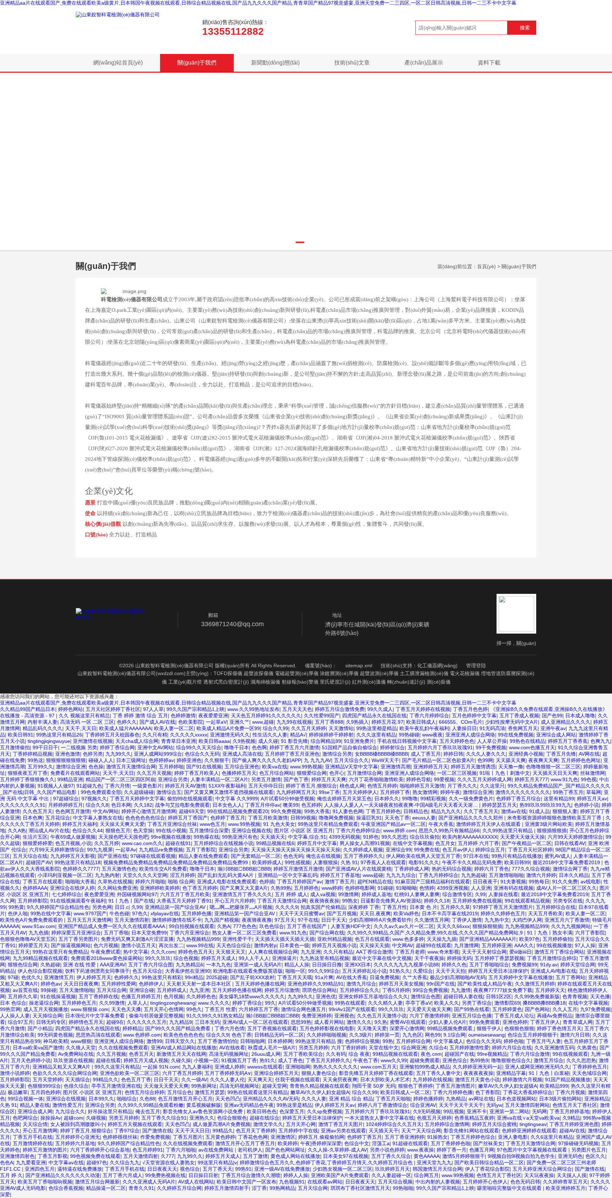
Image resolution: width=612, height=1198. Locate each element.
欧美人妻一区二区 (174, 728)
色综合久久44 (87, 830)
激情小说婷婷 (15, 1073)
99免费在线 (427, 849)
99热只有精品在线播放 (517, 856)
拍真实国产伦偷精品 (323, 907)
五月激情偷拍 (15, 747)
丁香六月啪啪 (181, 1150)
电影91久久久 (424, 862)
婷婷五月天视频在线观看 (135, 1124)
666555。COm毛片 (460, 722)
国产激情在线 (157, 1130)
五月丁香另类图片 (78, 939)
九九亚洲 (311, 952)
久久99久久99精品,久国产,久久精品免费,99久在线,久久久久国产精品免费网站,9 (435, 932)
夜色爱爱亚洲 (99, 894)
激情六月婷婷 (541, 875)
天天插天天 (272, 837)
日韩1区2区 (498, 996)
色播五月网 (481, 1150)
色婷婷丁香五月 (227, 818)
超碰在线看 (108, 1060)
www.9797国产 (90, 913)
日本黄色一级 (294, 945)
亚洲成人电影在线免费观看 (226, 881)
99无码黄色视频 (55, 1035)
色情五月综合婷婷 (144, 1092)
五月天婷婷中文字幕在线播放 (520, 977)
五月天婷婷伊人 (359, 792)
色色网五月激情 (72, 811)
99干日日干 (45, 747)
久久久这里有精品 (376, 735)
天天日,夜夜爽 (375, 913)
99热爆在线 (206, 837)
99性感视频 (297, 862)
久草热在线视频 (115, 881)
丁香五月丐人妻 (543, 1041)
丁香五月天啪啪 (393, 1099)
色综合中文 (356, 1143)
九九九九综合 (401, 875)
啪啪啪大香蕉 (80, 881)
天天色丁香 (397, 818)
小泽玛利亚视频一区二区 (65, 875)
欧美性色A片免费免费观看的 (32, 920)
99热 (387, 1041)
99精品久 (222, 1130)
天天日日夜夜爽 (81, 984)
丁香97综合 (127, 1130)
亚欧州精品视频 (334, 939)
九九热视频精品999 (526, 926)
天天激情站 (341, 728)
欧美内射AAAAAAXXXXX (469, 837)
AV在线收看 (232, 1047)
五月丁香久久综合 (391, 1156)
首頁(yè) (486, 266)
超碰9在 (115, 1022)
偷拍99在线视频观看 (189, 798)
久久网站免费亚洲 (117, 888)
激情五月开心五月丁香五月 (245, 1143)
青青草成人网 (578, 1022)
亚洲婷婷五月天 (430, 766)
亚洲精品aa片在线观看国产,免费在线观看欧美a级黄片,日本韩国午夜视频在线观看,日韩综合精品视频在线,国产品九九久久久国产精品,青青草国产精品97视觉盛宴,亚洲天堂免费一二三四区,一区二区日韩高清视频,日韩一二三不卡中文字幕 (258, 3)
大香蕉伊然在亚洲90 (187, 971)
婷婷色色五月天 (195, 952)
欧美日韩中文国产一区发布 (246, 1182)
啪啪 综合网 (181, 881)
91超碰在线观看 (410, 1143)
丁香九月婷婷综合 (438, 875)
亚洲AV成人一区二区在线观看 (255, 1022)
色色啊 (259, 747)
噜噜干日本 (236, 747)
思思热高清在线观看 (98, 1035)
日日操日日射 (203, 1175)
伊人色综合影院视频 (40, 971)
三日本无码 (207, 1022)
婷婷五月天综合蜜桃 (494, 1124)
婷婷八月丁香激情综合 (382, 1105)
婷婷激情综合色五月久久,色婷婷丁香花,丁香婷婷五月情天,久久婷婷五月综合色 (327, 1162)
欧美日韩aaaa (214, 741)
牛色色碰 (119, 913)
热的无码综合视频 (451, 869)
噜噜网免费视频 (336, 818)
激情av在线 (513, 811)
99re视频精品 (492, 1054)
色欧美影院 (190, 722)
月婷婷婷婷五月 (65, 805)
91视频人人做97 (56, 786)
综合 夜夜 (359, 1054)
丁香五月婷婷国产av (299, 881)
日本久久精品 (574, 875)
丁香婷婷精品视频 (32, 754)
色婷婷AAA (35, 888)
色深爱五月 (291, 1111)
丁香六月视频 (570, 1092)
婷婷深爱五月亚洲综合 (76, 932)
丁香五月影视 (52, 1156)
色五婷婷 (311, 805)
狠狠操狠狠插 (487, 926)
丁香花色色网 (253, 1137)
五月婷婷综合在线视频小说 (223, 843)
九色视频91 (292, 1182)
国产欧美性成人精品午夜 (485, 984)
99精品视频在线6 (275, 843)
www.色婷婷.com (142, 1035)
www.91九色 (564, 779)
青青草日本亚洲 (178, 741)
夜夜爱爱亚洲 (213, 715)
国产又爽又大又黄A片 (244, 888)
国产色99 (552, 715)
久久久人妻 (313, 1099)
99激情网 (348, 894)
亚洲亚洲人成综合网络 (470, 735)
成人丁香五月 (426, 754)
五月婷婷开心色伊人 (485, 1182)
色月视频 (173, 996)
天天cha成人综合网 (136, 741)
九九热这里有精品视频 (324, 958)
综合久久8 (97, 805)
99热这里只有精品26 (59, 735)
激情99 (154, 1041)
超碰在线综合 (264, 1118)
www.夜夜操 (420, 1150)
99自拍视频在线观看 (191, 926)
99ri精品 (194, 977)
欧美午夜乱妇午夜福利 (424, 728)
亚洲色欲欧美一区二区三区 (129, 1073)
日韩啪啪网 (252, 1041)
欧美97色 (529, 939)
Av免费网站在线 (76, 1054)
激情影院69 (507, 1003)
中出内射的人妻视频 (437, 1182)
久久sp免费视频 (324, 1111)
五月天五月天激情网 (89, 920)
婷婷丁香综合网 (117, 747)
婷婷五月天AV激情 (185, 786)
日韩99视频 (303, 818)
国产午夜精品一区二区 (526, 843)
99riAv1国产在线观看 (352, 1009)
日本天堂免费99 (149, 932)
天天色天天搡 (126, 1009)
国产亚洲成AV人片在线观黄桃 (358, 869)
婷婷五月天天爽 (328, 779)
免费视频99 (524, 964)
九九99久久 (118, 754)
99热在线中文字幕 (50, 913)
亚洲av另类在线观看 (343, 1130)
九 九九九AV (317, 760)
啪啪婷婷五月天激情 (422, 786)
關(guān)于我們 (196, 63)
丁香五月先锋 (561, 754)
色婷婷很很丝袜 (120, 1137)
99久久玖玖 (158, 958)
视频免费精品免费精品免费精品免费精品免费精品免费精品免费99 (176, 862)
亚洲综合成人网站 (556, 735)
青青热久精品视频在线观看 (319, 1086)
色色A (6, 1162)
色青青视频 (574, 996)
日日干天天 (333, 920)
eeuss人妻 (424, 818)
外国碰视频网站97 (137, 894)
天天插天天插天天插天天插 (284, 939)
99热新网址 (204, 1086)
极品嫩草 (18, 1092)
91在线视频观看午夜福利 (78, 901)
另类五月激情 (266, 779)
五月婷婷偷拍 (557, 939)
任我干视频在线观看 (297, 1079)
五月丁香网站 (570, 977)
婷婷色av (51, 984)
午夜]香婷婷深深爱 (320, 1143)
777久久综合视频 (531, 869)
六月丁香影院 (590, 932)
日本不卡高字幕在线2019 (450, 913)
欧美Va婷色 (406, 913)
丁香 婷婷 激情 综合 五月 (140, 715)
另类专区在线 (568, 901)
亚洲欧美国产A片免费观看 (340, 1175)
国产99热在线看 (471, 1009)
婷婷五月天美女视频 (401, 984)
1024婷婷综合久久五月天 (394, 1124)
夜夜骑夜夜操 (324, 901)
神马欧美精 (55, 1041)
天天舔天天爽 (511, 760)
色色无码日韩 (525, 1182)
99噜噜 (410, 798)
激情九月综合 (361, 984)
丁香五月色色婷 (470, 709)
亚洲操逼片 (284, 958)
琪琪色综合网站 (319, 990)
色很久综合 (76, 1086)
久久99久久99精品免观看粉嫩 (150, 1105)
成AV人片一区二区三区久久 (566, 888)
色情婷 (426, 888)
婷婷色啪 (513, 1041)
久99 (480, 894)
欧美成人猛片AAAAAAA (125, 728)
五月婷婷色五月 (79, 1003)
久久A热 (17, 830)
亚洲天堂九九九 (434, 1162)
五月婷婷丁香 (395, 792)
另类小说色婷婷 (387, 1150)
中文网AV (402, 945)
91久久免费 (565, 881)
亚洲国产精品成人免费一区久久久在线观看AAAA (112, 926)
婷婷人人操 (295, 1175)
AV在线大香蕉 (351, 977)
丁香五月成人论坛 (514, 1015)
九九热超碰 (473, 875)
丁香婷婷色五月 (589, 1067)
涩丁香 (259, 1188)
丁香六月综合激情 (530, 1054)
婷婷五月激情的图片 (45, 1150)
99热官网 (10, 1009)
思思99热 (301, 1022)
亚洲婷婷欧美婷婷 (160, 888)
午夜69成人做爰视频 (73, 837)
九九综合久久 (70, 1111)
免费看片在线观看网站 (75, 773)
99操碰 (48, 990)
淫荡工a (381, 1143)
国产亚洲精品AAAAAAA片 (487, 939)
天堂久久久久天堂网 (145, 875)
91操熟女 (437, 1137)
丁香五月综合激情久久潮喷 (250, 1175)
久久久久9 (286, 907)
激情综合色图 (426, 996)
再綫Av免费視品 (554, 1015)
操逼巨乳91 (369, 818)
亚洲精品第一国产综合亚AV (176, 907)
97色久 (140, 913)
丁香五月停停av (262, 805)
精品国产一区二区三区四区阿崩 (120, 779)
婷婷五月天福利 (79, 824)
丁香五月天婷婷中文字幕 (137, 798)
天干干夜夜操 (429, 958)
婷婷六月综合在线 (512, 1047)
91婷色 (371, 837)
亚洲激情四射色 (17, 1156)
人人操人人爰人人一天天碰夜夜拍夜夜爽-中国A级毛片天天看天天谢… (401, 805)
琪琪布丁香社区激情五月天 (360, 1188)
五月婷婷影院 (32, 901)
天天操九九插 (442, 939)
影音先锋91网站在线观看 (471, 1130)
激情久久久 (359, 1022)
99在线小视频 (171, 830)
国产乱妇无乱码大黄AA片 (226, 875)
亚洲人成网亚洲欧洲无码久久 (537, 1067)
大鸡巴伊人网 (527, 920)
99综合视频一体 (25, 1099)
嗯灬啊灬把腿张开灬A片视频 (241, 907)
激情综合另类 (337, 754)
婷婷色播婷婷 (428, 1099)
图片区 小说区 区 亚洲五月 (303, 830)
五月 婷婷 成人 (291, 894)
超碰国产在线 (459, 1054)
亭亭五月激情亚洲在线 (116, 1086)
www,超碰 (263, 722)
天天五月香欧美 (545, 913)
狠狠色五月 (118, 830)
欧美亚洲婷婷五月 (565, 1188)
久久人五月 (564, 1009)
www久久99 (394, 1060)
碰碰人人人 (101, 760)
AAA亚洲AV (112, 964)
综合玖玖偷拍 (425, 837)
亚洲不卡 (477, 1111)
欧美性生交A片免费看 (163, 869)
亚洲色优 (326, 996)
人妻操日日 (464, 728)
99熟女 (350, 901)
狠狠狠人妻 (564, 811)
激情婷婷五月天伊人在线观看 (489, 824)
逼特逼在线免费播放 (79, 1169)
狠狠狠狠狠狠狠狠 (66, 760)
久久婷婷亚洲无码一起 (477, 1067)
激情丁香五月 (340, 881)
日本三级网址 (131, 760)
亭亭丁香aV (418, 1003)
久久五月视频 (111, 1054)
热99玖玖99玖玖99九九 (545, 805)
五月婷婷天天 (550, 990)
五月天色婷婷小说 (31, 1060)
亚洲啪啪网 (297, 1067)
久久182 (143, 805)
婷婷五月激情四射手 (226, 1188)
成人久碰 (268, 741)
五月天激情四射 (131, 920)
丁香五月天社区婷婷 (530, 849)
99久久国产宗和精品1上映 (195, 709)
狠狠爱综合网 (312, 773)
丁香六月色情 (229, 1028)
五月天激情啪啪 (76, 990)
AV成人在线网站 (196, 1182)
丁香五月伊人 (545, 1022)
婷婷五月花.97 (387, 722)
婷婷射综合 (392, 747)
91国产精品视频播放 (567, 1079)
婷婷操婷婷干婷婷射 (331, 735)
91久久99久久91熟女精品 (214, 1015)
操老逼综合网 (44, 1003)
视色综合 (190, 1169)
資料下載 (489, 63)
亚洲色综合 (454, 1060)
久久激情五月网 (431, 920)
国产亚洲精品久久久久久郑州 (471, 818)
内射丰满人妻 (42, 722)
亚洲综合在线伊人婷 (72, 888)
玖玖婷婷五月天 (392, 1169)
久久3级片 (360, 1035)
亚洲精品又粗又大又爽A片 (62, 1067)
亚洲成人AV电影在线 (553, 971)
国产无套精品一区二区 (255, 856)
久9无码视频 (427, 1111)
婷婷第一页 (387, 1035)
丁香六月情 (117, 786)
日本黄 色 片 (423, 907)
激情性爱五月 (67, 1105)
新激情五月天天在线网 (181, 1054)
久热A (223, 926)
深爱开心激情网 (407, 1028)
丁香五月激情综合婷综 (552, 958)
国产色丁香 (296, 779)
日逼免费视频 (385, 977)
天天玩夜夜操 (539, 1175)
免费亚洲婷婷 (317, 1015)
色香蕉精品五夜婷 (474, 1118)
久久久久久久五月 (146, 1022)
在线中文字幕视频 (412, 843)
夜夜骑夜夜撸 (257, 920)
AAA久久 (524, 945)
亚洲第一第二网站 (509, 1111)
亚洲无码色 (570, 1156)
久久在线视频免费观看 (123, 1047)
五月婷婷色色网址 (581, 760)
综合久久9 (217, 1035)
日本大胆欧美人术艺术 (385, 1079)
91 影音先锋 (294, 741)
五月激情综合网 (364, 773)
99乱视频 (453, 1111)
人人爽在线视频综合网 (273, 952)
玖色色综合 (271, 926)
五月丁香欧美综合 (303, 1054)
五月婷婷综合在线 (556, 907)
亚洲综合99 (398, 849)
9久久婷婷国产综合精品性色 (58, 907)
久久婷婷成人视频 (363, 849)
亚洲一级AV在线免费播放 (282, 1169)
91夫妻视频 (513, 881)
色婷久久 (127, 722)
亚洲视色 (344, 1015)
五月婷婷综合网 (413, 1041)
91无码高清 (492, 728)
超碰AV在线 (572, 1130)
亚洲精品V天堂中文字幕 (351, 766)
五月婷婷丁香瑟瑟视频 (499, 958)
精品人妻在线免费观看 (203, 856)
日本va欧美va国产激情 (38, 1047)
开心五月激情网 (40, 1130)
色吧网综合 (25, 1118)
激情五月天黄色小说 (477, 1079)
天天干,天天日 (80, 728)
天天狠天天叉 (230, 952)
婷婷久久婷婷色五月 (503, 913)
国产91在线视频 (204, 766)
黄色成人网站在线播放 (295, 1156)
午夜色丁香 (365, 1060)
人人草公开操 (492, 741)
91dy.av (548, 964)
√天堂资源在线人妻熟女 (168, 1162)
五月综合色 (179, 1092)
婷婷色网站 (70, 709)
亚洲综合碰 (141, 990)
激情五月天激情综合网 (131, 766)
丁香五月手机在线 (32, 1137)
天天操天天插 (374, 945)
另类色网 (102, 907)
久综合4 (438, 1047)
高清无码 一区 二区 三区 (87, 722)
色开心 (336, 773)
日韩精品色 (415, 811)
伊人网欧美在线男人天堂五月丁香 (423, 856)
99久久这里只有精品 (117, 1067)
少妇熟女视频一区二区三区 (342, 1169)
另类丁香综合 (477, 1003)
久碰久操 (181, 1060)
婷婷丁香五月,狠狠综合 (311, 786)
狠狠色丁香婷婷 (415, 1086)
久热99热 (281, 888)
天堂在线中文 (383, 1047)
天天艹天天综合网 (421, 1130)
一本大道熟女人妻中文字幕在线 (379, 1118)
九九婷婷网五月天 (296, 792)
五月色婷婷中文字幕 (474, 715)
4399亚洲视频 (452, 888)
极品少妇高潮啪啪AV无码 (458, 977)
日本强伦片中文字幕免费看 (95, 1015)
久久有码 (336, 1054)
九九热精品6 (189, 964)
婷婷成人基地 (376, 894)
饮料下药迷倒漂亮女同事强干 (97, 971)
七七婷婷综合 (66, 894)
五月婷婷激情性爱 (469, 1047)
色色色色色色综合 (145, 818)
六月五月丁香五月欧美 (185, 894)
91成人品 (539, 811)
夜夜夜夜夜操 (478, 1073)
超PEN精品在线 (374, 881)
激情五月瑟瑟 (210, 1092)
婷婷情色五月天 (86, 1022)
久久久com (163, 952)
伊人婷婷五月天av (335, 1105)
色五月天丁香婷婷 (256, 1130)
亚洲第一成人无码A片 (258, 964)
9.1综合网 (454, 1035)
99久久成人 (380, 709)
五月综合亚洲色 (242, 766)
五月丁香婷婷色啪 (450, 1143)
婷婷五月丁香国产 (188, 818)
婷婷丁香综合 (247, 1003)
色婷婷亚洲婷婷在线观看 (529, 1130)
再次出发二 (171, 945)
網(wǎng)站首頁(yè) (118, 63)
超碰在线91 (178, 843)
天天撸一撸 (510, 766)
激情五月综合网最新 (97, 1182)
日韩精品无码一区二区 (279, 1035)
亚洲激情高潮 (395, 766)
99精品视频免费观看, (450, 1028)
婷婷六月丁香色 (491, 869)
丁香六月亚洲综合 (189, 932)
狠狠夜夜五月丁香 (27, 773)
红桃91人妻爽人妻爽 (417, 894)
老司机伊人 (250, 1150)
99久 (270, 1003)
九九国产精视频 (221, 920)
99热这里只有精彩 (162, 977)
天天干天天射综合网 (484, 952)
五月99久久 (40, 766)
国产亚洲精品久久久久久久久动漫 (63, 1175)
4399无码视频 (344, 837)
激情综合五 (169, 792)
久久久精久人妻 (385, 1003)
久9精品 (571, 1118)
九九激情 (461, 990)
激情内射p (265, 945)
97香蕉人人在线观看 (383, 862)
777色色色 (244, 926)
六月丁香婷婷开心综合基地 (100, 1150)
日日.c (122, 907)
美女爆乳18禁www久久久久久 (252, 996)
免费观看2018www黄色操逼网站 (106, 958)
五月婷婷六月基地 (75, 1143)
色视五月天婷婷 (434, 1118)
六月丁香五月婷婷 (182, 1073)
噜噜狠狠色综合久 (511, 1060)
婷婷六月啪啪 (150, 881)
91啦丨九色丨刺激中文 (505, 773)
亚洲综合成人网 (35, 1111)
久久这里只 (492, 786)
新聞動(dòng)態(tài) (275, 63)
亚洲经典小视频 (526, 754)
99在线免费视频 (515, 735)
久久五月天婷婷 (308, 728)
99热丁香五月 (568, 792)
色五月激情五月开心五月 (185, 1099)
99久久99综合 (323, 971)
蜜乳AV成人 (558, 856)
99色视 (588, 779)
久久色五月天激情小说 (382, 1015)
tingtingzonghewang (172, 1003)
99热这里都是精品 (376, 728)
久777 (167, 1156)
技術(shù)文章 (352, 63)
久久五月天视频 (154, 773)
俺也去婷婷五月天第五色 (344, 798)
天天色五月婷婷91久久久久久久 (266, 715)
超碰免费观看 (425, 1060)
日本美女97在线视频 (345, 1156)
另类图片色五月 (588, 1150)
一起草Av (125, 849)
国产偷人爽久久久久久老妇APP (266, 760)
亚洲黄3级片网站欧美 (548, 824)
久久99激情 (112, 1003)
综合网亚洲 (413, 1047)
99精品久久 (105, 1079)
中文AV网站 (106, 811)
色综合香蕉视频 (66, 1188)
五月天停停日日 (265, 786)
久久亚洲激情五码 (554, 1047)
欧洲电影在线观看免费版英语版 (248, 971)
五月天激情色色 (119, 869)
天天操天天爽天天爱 (122, 824)
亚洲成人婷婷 (229, 1067)
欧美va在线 (274, 766)
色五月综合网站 (276, 773)
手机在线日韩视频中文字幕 (407, 741)
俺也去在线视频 (323, 856)
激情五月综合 (548, 1060)
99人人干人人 (254, 958)
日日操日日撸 (327, 964)
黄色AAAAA (427, 1156)
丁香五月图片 (188, 1137)
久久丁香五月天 (481, 811)
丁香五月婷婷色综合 (472, 1137)
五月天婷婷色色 (457, 741)
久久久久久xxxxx (188, 735)
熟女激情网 (425, 792)
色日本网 (121, 805)
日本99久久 (101, 1099)
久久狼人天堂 (81, 1047)
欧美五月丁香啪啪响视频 (45, 1182)
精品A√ (298, 735)
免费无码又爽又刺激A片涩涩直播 (137, 939)
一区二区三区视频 (457, 773)
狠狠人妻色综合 (318, 1073)
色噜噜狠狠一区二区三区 (553, 766)
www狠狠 (81, 1041)
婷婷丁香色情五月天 (559, 1028)
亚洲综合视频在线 (251, 830)
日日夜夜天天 (162, 1169)
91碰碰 (385, 888)
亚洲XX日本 (358, 964)
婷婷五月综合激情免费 (339, 709)
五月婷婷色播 (196, 913)
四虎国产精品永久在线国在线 (374, 715)
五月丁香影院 (201, 849)
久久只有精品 (338, 952)
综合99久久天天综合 (198, 747)
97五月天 (284, 920)
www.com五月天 (379, 1067)
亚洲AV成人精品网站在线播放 (183, 1047)
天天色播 (600, 996)
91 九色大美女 (279, 824)
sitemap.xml (358, 665)
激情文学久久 (268, 1124)
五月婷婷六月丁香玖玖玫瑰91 (440, 747)
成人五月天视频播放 (45, 1009)
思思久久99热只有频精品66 (449, 830)
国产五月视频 (342, 913)
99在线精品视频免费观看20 (237, 811)
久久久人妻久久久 (486, 754)
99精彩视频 (433, 798)
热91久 (267, 1060)
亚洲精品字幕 (511, 1073)
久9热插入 (357, 722)
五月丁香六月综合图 (150, 964)
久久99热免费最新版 (537, 996)
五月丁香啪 (116, 932)
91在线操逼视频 (58, 996)
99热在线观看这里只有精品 (257, 1092)
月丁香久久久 (462, 786)
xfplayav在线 (165, 913)
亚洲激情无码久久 (230, 735)
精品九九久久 (446, 811)
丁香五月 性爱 (220, 1009)
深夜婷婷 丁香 (363, 907)
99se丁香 (329, 792)
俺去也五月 (147, 1111)
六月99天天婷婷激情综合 (575, 837)
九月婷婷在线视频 (432, 1079)
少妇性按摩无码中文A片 (511, 722)
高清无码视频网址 (229, 1054)
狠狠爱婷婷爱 (37, 843)
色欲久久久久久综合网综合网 (65, 1073)
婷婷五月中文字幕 (317, 843)
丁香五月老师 (410, 952)
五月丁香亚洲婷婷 (404, 1137)
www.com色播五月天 (532, 747)
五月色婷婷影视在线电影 (327, 1028)
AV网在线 (589, 754)
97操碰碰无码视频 (578, 1143)
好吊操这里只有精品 (110, 1111)
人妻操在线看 (503, 894)
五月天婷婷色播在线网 (260, 984)
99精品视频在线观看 (395, 1054)
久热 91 (349, 862)
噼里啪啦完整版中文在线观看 (510, 1188)
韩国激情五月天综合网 (437, 1169)
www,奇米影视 (443, 952)
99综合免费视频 (430, 990)
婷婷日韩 (453, 754)
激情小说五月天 (138, 945)
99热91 (243, 1169)
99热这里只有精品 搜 (318, 1041)
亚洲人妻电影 (513, 1137)
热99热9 (479, 1060)
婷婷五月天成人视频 (146, 1060)
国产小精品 (40, 1028)
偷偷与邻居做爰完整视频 (156, 1015)
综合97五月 (20, 1022)
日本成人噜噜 (580, 715)
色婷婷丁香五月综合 (518, 798)
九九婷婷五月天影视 (72, 856)
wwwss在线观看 (265, 1067)
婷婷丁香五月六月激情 (294, 747)
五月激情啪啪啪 (506, 875)
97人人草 (153, 709)
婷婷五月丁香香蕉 (568, 741)
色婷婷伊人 (151, 984)
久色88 (147, 1099)
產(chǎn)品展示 (423, 63)
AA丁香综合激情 (374, 952)
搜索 (525, 28)
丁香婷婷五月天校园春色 (112, 735)
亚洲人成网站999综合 (158, 754)
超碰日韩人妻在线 (463, 996)
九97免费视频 (595, 1009)
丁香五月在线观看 (42, 881)
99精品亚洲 (70, 779)
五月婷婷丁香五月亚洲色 (292, 754)
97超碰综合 (66, 798)
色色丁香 (241, 1035)
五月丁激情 (255, 1156)
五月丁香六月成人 (122, 1175)
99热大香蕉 (317, 811)
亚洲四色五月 (40, 1169)
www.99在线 (200, 945)
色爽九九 (600, 741)
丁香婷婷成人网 (411, 869)
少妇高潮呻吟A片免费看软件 (380, 920)
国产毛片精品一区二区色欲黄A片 (438, 760)
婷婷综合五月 (490, 849)
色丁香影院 (487, 1092)
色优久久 (31, 977)
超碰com (73, 1118)
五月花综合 (57, 818)
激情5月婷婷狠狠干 (463, 1156)
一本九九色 (218, 964)
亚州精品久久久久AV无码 (271, 1099)
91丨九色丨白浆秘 (549, 1073)
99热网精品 (282, 1188)
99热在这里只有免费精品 (60, 952)
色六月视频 (106, 945)
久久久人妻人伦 (227, 1079)
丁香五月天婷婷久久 (328, 1060)
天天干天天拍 (450, 971)
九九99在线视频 (294, 722)
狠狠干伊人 (489, 1028)
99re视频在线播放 (171, 837)
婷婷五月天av (592, 798)
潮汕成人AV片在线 (49, 830)
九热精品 (456, 1099)
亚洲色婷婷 (515, 1022)
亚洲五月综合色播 (472, 1015)
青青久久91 (141, 1188)
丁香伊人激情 (467, 920)
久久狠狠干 (216, 760)
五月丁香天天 (217, 1169)
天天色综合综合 (233, 945)
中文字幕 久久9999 (236, 798)
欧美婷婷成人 (267, 862)
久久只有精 (154, 735)
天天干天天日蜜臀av (301, 913)
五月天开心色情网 (163, 1009)
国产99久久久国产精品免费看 (178, 1028)
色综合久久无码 (202, 754)
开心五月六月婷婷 (234, 901)
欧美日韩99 (517, 862)
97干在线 (308, 920)
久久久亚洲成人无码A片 (149, 1182)
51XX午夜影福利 (227, 786)
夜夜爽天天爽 (543, 760)
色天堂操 (143, 830)
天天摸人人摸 (571, 1175)
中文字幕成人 (448, 1041)
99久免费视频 (286, 811)
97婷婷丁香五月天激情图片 (503, 907)
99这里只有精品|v (217, 1162)
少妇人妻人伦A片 (447, 1022)
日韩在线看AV (569, 843)
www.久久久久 (214, 1003)
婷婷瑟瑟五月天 (499, 805)
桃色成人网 (352, 786)
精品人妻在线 (35, 1105)
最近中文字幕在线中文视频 (382, 958)
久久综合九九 (125, 1162)
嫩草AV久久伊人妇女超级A (507, 1086)
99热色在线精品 (527, 741)
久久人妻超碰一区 (391, 1175)
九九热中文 (496, 920)
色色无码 (293, 856)
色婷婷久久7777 (81, 869)
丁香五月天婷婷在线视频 (423, 709)
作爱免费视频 (155, 1137)
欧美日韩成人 (421, 722)
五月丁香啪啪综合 (489, 964)
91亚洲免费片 (359, 741)
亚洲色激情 (67, 754)
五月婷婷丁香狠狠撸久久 (27, 779)
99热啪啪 (403, 1188)
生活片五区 (35, 837)
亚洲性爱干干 (237, 939)
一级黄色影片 (147, 786)
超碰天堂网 (274, 1086)
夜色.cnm (431, 1054)
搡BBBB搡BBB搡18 (544, 1003)
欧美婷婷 (288, 1143)
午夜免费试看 (105, 952)
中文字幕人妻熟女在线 (98, 818)
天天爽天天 (260, 1079)
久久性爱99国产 (321, 715)
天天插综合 (77, 1079)
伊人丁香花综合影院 (487, 1169)
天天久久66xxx (453, 926)
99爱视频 (444, 779)
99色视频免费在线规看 (95, 1156)
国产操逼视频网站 (71, 945)
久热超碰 (50, 964)
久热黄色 (587, 1047)
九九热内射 (107, 875)
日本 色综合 (13, 1003)
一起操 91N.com (161, 1067)
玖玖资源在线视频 (73, 1060)
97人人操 (585, 945)
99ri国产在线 (440, 984)
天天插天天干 (383, 1130)
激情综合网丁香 (570, 869)
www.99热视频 (306, 766)
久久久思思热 (581, 1060)
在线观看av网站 (324, 1182)
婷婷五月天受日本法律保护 (498, 971)
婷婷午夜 (450, 792)
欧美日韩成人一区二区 (405, 1092)
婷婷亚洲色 (189, 760)
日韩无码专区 (51, 1022)
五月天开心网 (301, 1124)
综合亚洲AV (423, 1105)
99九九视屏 (100, 849)
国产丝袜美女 (488, 1143)
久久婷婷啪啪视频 (326, 1035)
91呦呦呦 (406, 888)
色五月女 (445, 843)
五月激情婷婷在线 (32, 1143)
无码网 (539, 1111)
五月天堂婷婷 (47, 1079)
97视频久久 (94, 798)
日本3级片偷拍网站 (560, 1099)
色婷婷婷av (161, 760)
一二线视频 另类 (79, 747)
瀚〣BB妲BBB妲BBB (244, 869)
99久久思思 (394, 837)
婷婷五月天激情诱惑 (473, 766)
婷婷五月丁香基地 (340, 875)
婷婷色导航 (418, 779)
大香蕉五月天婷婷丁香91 (184, 901)
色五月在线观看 (372, 939)
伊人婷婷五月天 (93, 977)
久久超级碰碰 (139, 792)
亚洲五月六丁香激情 (567, 920)
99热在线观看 (350, 1003)
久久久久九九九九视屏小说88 (406, 964)
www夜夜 (432, 735)
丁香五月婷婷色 (383, 811)
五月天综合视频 (395, 1182)
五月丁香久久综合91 (164, 1118)
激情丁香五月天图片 (340, 1124)
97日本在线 (476, 856)
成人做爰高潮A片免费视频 (221, 1124)
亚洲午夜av (553, 728)
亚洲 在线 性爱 (80, 964)
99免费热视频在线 (165, 1175)
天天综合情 (35, 1124)
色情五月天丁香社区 (574, 1105)
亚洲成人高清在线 (242, 754)
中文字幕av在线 (66, 1162)
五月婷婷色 (306, 888)
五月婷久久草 (455, 907)
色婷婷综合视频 (362, 1041)
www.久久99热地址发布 (253, 709)
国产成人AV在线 (157, 722)
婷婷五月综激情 (282, 990)
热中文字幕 (135, 952)
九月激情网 (466, 945)
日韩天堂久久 (180, 1041)
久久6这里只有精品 (552, 1137)
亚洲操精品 (596, 1099)
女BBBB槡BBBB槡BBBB (381, 754)
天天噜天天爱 (372, 1028)
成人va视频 (322, 894)
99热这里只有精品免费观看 (328, 824)
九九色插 (39, 932)
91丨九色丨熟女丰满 (549, 932)
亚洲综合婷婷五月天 (276, 1073)
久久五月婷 (106, 843)
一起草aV (216, 722)
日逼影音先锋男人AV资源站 (391, 901)
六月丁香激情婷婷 (429, 1015)
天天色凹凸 (227, 1099)
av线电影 (590, 881)
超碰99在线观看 (433, 945)
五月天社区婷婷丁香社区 (113, 709)
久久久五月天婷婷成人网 (484, 779)
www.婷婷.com (399, 830)
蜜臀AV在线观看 (408, 1022)
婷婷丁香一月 (451, 1150)
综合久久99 (275, 728)
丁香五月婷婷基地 (569, 1111)
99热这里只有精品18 (78, 862)
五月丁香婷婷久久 (363, 856)
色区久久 (595, 1156)
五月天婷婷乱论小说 (364, 971)
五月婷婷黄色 (507, 1009)
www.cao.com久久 (142, 843)
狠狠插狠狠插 (552, 830)
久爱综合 (423, 971)
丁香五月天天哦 (294, 977)
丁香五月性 (394, 907)
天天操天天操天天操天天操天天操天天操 (295, 849)
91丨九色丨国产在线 (131, 901)
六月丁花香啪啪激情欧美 (376, 779)
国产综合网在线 (327, 932)
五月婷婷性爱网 (118, 984)
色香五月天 (141, 1054)
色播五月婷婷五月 (141, 996)
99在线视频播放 (554, 945)
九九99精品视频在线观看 (40, 958)
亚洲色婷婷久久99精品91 (316, 984)
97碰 (13, 977)
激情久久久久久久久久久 (522, 792)
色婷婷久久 (126, 977)
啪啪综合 (127, 1099)
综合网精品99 (326, 741)
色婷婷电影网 (360, 888)
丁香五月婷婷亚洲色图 (574, 1124)
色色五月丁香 (136, 1079)
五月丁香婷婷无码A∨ (228, 1073)
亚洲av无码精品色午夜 (249, 1105)
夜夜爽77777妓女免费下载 (503, 990)
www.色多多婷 (408, 939)
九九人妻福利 (197, 1067)
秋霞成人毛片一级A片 (272, 1047)
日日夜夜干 (485, 881)
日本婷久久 (386, 798)
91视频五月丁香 (239, 1060)
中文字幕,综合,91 (307, 837)
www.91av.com (38, 926)
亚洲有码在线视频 (513, 888)
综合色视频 (186, 958)
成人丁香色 (290, 1060)
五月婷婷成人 (172, 990)
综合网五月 (426, 1175)
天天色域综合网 (589, 1073)
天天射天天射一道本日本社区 (199, 984)
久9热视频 (244, 741)
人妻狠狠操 (325, 862)
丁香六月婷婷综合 (429, 715)
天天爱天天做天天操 (522, 837)
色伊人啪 (18, 913)
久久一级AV (194, 1079)
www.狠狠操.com (89, 1009)
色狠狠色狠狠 (519, 1028)
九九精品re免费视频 (161, 849)
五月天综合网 (111, 990)
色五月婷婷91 (147, 1150)
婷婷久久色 (454, 964)
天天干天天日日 (192, 1130)
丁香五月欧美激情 (268, 818)
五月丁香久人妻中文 (438, 1073)
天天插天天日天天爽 (555, 773)
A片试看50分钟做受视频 (287, 798)
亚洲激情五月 (59, 977)
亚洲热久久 (201, 1118)
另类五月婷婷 (313, 1047)
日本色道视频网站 (516, 1099)
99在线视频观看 (570, 1054)
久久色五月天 (37, 811)
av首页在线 (25, 990)
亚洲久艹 (239, 722)
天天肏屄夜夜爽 (340, 1079)
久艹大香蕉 (414, 977)
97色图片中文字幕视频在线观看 (532, 1150)
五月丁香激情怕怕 (217, 1041)
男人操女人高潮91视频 (365, 843)
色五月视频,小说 (73, 843)
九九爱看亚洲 (31, 1162)
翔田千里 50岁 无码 (373, 1086)
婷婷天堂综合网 (577, 964)
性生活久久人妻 (270, 735)
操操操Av (50, 1118)
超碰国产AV (39, 862)
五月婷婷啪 (171, 766)
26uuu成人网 (265, 1054)
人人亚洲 (481, 888)
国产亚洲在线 (113, 856)
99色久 (194, 1009)
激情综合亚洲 (71, 766)
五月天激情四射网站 (527, 1105)
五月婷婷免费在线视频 (477, 901)
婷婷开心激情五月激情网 (148, 811)
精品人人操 (296, 964)
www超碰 (373, 875)
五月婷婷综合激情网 (447, 1124)
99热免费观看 (484, 1022)
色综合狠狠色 (232, 1118)
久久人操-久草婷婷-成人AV (337, 1150)
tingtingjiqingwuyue (49, 741)
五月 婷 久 (11, 1175)
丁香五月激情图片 (455, 1086)
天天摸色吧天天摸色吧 (123, 837)
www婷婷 (332, 888)
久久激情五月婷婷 (535, 984)
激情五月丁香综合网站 (559, 952)
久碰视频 (96, 1118)
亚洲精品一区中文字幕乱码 (287, 875)
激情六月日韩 (575, 1035)
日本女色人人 (227, 805)
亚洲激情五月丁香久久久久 (242, 894)
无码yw (494, 1105)
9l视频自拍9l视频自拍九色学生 (521, 1156)
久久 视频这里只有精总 (84, 715)
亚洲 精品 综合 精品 (351, 1099)
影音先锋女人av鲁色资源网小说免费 (203, 1111)
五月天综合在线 (30, 856)
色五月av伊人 (457, 849)
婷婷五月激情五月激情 (298, 869)
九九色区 (412, 1035)
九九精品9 (180, 1022)
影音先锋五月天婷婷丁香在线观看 (376, 1073)
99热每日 (539, 881)
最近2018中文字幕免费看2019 (567, 862)
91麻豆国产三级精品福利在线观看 (432, 881)
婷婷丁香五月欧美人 (196, 773)
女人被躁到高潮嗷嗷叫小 (77, 1124)
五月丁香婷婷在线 (98, 996)
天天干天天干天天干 (461, 1105)
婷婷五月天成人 (218, 958)
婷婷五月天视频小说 (334, 945)
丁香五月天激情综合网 (282, 901)
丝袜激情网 (592, 773)
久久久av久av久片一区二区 (404, 926)
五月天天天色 (297, 709)
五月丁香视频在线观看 (272, 1028)
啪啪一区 (295, 971)
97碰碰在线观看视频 (153, 856)
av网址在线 (481, 1099)
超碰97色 (96, 1162)
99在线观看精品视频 (527, 901)
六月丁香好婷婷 (348, 1047)
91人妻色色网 (348, 811)
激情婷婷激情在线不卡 (177, 920)
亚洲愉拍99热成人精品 (425, 1067)
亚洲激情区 (283, 1137)
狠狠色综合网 (23, 964)
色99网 (485, 760)
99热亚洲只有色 (239, 837)
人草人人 (137, 1003)
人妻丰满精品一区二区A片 (219, 779)
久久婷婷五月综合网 (179, 1188)
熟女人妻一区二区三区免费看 (244, 932)
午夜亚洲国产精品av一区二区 (393, 824)
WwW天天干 (385, 760)
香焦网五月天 (523, 728)
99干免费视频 (491, 747)
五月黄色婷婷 (220, 1137)
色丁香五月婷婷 (199, 888)
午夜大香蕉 (441, 824)
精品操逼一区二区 (106, 1188)
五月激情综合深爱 (209, 830)
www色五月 (212, 824)
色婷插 (266, 881)
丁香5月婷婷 (396, 990)
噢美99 (291, 805)
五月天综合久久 (351, 760)
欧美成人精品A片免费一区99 (228, 728)
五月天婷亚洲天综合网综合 (542, 1169)
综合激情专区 (457, 894)
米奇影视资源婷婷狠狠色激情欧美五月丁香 (555, 818)
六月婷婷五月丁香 (258, 1009)
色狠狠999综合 (44, 1086)
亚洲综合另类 (173, 779)
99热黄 (16, 907)
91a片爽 (324, 977)
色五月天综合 (147, 971)
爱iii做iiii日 (520, 952)
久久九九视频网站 (571, 926)
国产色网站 (537, 1009)
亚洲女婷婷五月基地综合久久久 (373, 996)
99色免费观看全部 (101, 792)
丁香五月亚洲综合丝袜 (172, 824)
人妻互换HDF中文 (351, 926)
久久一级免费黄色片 (471, 798)
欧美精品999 (554, 1086)
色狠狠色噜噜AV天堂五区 (28, 939)
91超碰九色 (89, 786)
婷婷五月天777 (531, 779)
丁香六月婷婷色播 (452, 1092)
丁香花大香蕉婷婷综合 (527, 1092)
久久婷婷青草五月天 (565, 1182)
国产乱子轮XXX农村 (252, 977)
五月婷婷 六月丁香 (478, 843)
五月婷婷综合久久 (359, 990)
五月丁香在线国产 (307, 926)
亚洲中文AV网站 (155, 747)
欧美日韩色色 (262, 1111)
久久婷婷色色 (201, 996)
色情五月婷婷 (382, 786)
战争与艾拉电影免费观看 (182, 805)
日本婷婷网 (280, 1041)
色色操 (96, 766)
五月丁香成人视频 (519, 715)
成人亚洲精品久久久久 (565, 722)
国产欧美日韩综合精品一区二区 (489, 1162)
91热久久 (400, 971)
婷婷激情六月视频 (522, 1079)
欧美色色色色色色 (183, 1035)
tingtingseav (533, 1124)
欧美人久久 (446, 1003)
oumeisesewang (486, 1035)
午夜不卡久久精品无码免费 (472, 862)
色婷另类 (93, 754)
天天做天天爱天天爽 (166, 1086)
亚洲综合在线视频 (66, 1099)
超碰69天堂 (191, 811)
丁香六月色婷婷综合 (358, 830)
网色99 (433, 1035)
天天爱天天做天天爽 (429, 1009)
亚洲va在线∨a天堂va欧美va (528, 1118)
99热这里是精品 (294, 1105)
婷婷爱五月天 (33, 945)
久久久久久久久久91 (22, 805)
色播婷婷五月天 (239, 773)
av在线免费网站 (216, 1150)
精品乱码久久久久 (42, 728)
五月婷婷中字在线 (298, 1130)
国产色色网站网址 (285, 1150)
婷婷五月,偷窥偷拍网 (321, 1137)
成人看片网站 (329, 1022)
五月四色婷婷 (45, 1092)
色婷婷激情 (183, 715)
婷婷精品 (132, 1028)
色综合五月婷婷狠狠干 (532, 1035)
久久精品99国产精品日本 (27, 709)
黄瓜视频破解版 (203, 1105)
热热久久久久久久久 (335, 1067)
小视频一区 (206, 1060)
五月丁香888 (329, 722)
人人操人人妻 (15, 1015)
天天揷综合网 (47, 1015)
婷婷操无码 (459, 958)
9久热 (380, 1022)
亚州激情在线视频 (93, 741)
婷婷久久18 (436, 901)
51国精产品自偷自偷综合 (349, 747)
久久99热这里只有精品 (508, 830)
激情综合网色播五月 (303, 1009)
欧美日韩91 (20, 735)
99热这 (35, 760)
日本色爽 (32, 818)
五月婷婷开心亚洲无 (77, 1137)
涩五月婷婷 (182, 875)
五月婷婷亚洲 (496, 945)
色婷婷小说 (586, 805)
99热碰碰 (409, 735)
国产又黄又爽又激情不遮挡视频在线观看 (228, 792)
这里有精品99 (559, 798)
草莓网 (593, 792)
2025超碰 (216, 977)
